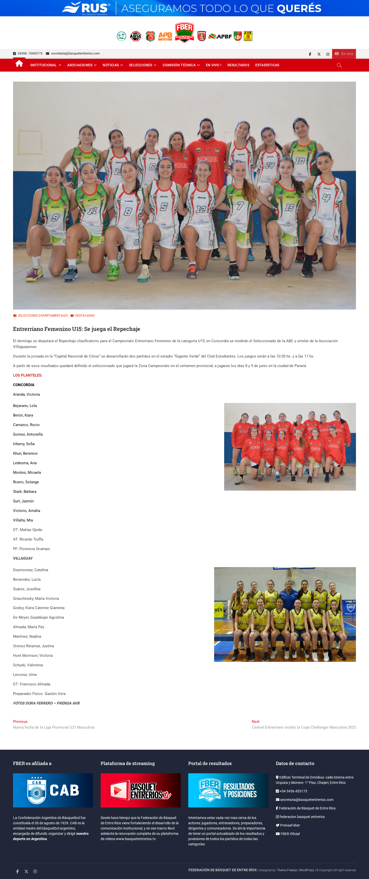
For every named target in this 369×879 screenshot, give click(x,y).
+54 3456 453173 (293, 791)
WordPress (306, 870)
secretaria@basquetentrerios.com (75, 53)
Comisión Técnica (179, 65)
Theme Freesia (287, 870)
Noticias (111, 65)
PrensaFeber (289, 825)
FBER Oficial (290, 834)
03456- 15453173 (29, 53)
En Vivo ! (213, 65)
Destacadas (85, 315)
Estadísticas (267, 65)
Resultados (238, 65)
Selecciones (140, 65)
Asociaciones (79, 65)
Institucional (43, 65)
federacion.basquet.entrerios (302, 817)
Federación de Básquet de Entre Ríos (307, 808)
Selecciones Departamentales (43, 315)
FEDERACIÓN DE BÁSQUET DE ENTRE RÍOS (223, 870)
